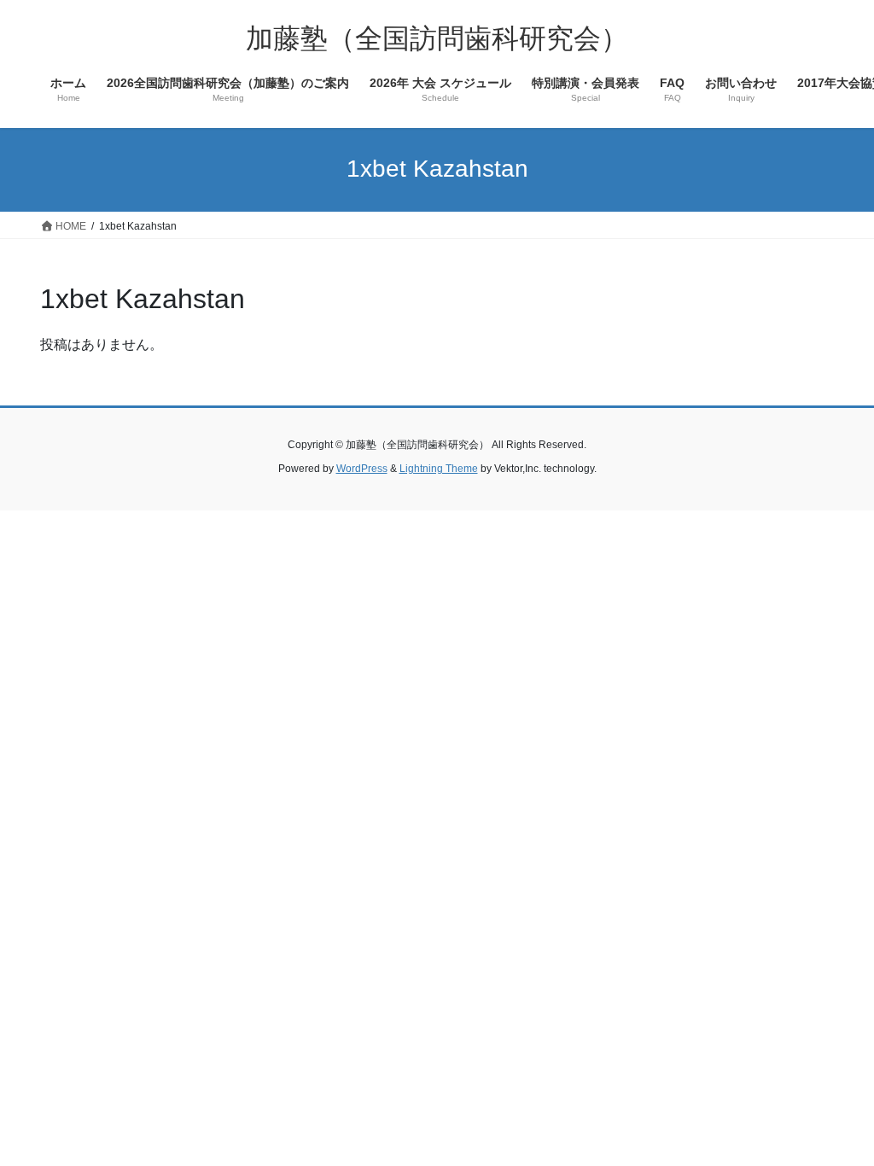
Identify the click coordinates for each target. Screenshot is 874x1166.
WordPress (361, 469)
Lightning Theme (438, 469)
